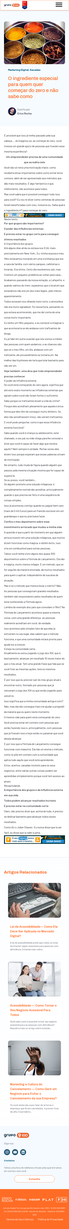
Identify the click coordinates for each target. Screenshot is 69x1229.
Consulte (34, 1178)
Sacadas (35, 69)
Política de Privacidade (50, 1219)
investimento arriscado (18, 526)
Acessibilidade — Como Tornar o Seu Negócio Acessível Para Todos (33, 1010)
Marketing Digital (18, 69)
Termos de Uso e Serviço (20, 1219)
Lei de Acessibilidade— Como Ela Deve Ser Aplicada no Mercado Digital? (34, 931)
